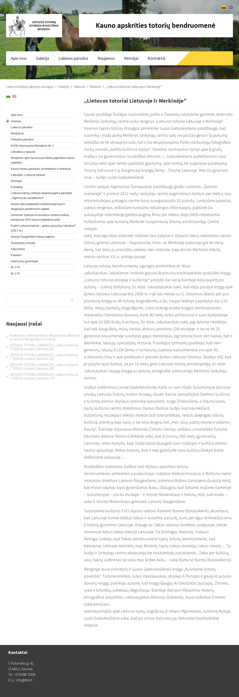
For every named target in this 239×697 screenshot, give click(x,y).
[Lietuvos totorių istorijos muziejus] (34, 25)
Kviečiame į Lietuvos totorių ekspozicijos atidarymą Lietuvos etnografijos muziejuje (45, 337)
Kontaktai (156, 58)
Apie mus (19, 58)
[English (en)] (231, 7)
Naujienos (106, 58)
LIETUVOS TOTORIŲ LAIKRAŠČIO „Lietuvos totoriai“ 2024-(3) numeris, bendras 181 (44, 357)
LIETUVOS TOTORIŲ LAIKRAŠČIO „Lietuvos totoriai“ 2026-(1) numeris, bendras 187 (44, 347)
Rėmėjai (131, 58)
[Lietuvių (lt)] (223, 7)
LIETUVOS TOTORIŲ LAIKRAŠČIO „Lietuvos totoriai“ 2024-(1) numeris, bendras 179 (44, 376)
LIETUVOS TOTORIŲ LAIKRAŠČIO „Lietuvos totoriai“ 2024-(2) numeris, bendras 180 (44, 366)
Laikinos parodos (73, 58)
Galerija (42, 58)
